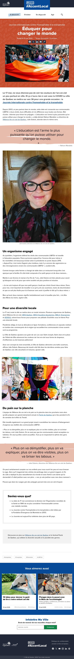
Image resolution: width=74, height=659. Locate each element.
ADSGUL (8, 317)
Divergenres (65, 315)
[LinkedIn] (37, 41)
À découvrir (14, 15)
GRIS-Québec (27, 315)
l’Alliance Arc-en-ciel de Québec (14, 120)
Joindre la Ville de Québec (60, 644)
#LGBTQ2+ (40, 557)
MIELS (57, 315)
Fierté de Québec (46, 415)
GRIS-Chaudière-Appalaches (43, 315)
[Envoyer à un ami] (40, 41)
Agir (52, 15)
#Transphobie (18, 557)
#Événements (29, 557)
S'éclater (27, 15)
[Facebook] (29, 41)
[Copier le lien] (44, 41)
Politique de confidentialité (60, 641)
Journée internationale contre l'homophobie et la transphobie (33, 102)
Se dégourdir (41, 15)
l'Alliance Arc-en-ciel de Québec (37, 535)
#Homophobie (7, 557)
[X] (33, 41)
